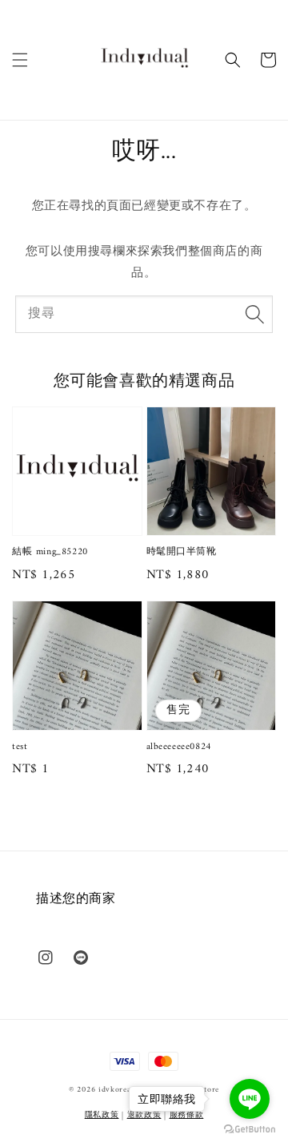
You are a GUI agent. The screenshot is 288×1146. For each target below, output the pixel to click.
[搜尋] (254, 313)
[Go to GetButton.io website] (249, 1129)
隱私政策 (102, 1115)
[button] (20, 59)
